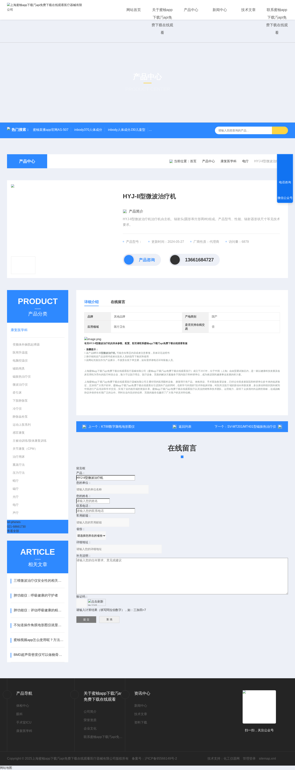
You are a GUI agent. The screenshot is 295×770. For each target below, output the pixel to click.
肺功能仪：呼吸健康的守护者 (36, 595)
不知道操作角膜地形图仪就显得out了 (39, 625)
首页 (193, 161)
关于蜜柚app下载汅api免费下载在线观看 (162, 21)
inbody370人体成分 (88, 129)
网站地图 (6, 767)
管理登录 (249, 758)
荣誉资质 (90, 720)
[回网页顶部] (285, 167)
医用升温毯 (20, 352)
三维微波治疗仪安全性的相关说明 (39, 581)
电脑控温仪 (20, 360)
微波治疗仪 (20, 384)
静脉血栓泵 (20, 416)
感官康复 (19, 432)
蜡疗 (16, 480)
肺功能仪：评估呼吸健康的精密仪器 (39, 610)
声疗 (16, 512)
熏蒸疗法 (19, 464)
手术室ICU (24, 722)
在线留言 (118, 302)
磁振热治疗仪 (22, 376)
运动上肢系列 (22, 424)
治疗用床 (19, 456)
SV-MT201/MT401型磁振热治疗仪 (251, 426)
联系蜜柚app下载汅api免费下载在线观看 (277, 21)
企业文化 (90, 728)
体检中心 (22, 705)
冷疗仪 (17, 408)
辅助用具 (19, 368)
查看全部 (13, 531)
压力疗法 (19, 472)
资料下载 (140, 722)
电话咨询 (285, 182)
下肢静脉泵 (20, 400)
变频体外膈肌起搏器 (26, 344)
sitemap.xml (267, 758)
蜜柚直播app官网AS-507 (50, 129)
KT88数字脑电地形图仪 (118, 426)
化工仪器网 (232, 758)
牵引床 (17, 392)
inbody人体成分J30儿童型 (126, 129)
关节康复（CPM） (25, 448)
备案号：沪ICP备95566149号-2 (154, 758)
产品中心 (191, 10)
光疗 (16, 496)
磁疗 (16, 488)
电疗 (245, 161)
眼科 (19, 714)
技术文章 (248, 10)
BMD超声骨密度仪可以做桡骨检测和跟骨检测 (39, 655)
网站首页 (133, 10)
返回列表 (185, 426)
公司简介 (90, 711)
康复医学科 (229, 161)
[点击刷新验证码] (97, 602)
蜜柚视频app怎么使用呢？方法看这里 (39, 640)
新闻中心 (220, 10)
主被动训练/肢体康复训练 (30, 440)
